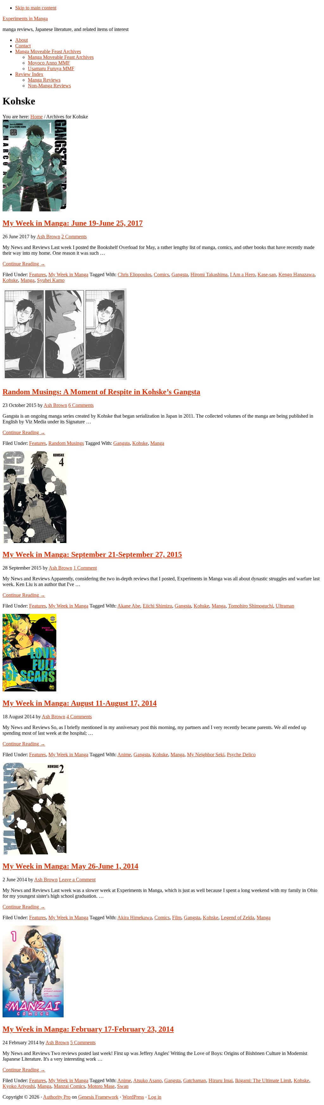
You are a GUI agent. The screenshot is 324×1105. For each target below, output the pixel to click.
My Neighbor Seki (205, 754)
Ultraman (285, 606)
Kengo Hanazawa (296, 274)
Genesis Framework (98, 1097)
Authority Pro (57, 1097)
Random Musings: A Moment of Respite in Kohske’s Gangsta (101, 392)
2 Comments (74, 236)
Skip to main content (35, 7)
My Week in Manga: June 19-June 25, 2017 (73, 223)
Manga (27, 280)
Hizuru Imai (221, 1080)
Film (176, 917)
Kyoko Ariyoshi (19, 1086)
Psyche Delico (241, 754)
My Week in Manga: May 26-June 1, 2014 (70, 866)
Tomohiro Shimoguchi (250, 606)
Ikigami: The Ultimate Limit (263, 1080)
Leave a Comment (77, 879)
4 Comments (79, 716)
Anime (124, 754)
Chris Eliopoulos (134, 274)
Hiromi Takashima (208, 274)
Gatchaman (194, 1080)
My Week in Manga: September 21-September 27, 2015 (92, 554)
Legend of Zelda (237, 917)
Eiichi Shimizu (157, 606)
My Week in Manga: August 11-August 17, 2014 (80, 703)
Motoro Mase (101, 1086)
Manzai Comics (69, 1086)
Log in (154, 1097)
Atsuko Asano (147, 1080)
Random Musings (66, 443)
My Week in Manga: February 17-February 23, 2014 (88, 1029)
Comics (161, 274)
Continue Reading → (24, 263)
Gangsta (179, 274)
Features (37, 274)
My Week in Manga (68, 274)
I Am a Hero (242, 274)
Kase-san (267, 274)
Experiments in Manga (25, 18)
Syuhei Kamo (51, 280)
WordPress (133, 1097)
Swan (122, 1086)
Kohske (10, 280)
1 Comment (85, 568)
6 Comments (81, 405)
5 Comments (83, 1042)
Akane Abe (128, 606)
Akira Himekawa (134, 917)
